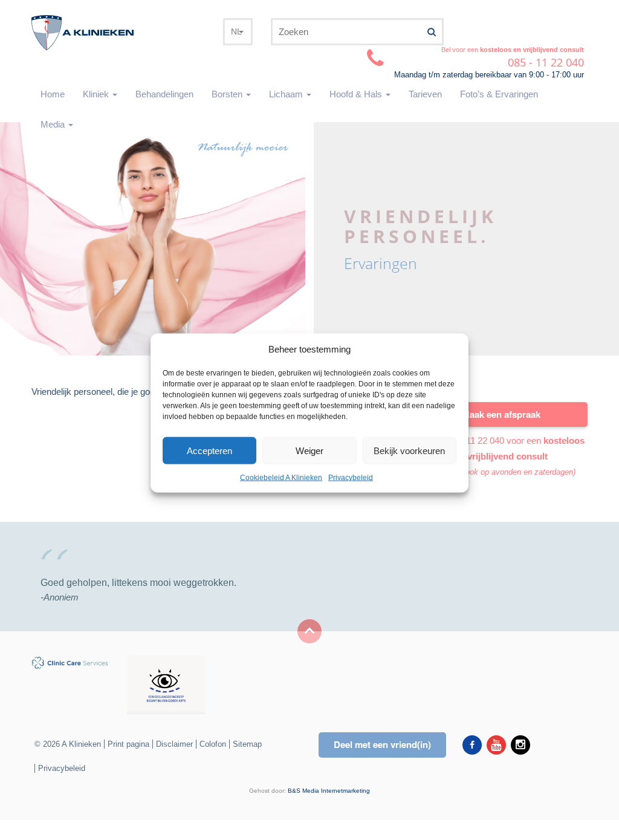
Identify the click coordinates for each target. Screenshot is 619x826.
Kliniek (97, 94)
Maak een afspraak (501, 414)
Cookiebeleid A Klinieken (281, 477)
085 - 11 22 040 (474, 440)
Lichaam (287, 94)
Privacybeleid (350, 477)
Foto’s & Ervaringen (499, 94)
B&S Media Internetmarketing (329, 790)
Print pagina (128, 744)
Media (54, 124)
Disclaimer (174, 744)
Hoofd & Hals (356, 94)
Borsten (228, 94)
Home (53, 94)
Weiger (309, 451)
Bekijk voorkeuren (409, 451)
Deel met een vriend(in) (382, 744)
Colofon (212, 744)
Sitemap (247, 744)
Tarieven (425, 94)
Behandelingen (164, 94)
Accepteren (209, 451)
